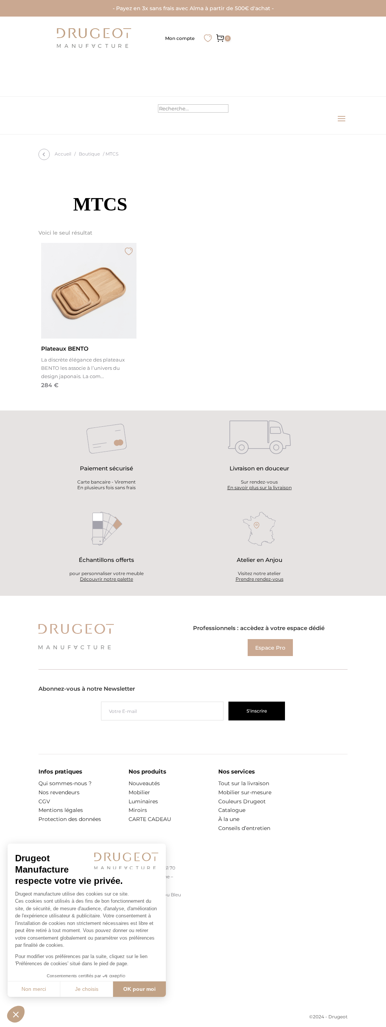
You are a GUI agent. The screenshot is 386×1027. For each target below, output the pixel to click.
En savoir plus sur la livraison (259, 487)
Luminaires (143, 801)
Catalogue (231, 810)
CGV (44, 801)
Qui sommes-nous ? (65, 783)
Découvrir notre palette (106, 579)
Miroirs (138, 810)
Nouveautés (144, 783)
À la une (228, 819)
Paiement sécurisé (106, 468)
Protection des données (69, 819)
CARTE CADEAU (150, 819)
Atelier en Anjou (259, 559)
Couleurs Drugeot (242, 801)
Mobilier (139, 792)
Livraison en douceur (259, 468)
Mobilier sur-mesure (244, 792)
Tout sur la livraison (243, 783)
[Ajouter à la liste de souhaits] (129, 251)
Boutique (89, 154)
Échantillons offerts (106, 559)
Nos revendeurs (59, 792)
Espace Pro (270, 647)
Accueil (63, 154)
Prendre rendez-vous (259, 579)
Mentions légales (60, 810)
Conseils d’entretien (244, 828)
